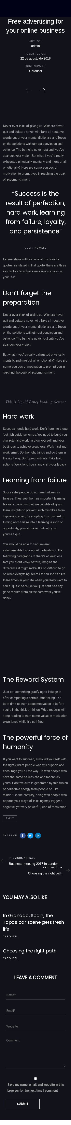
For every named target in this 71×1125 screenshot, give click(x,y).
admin (35, 46)
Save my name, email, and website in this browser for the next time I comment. (35, 1087)
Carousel (35, 71)
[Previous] (29, 90)
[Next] (42, 90)
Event (10, 818)
